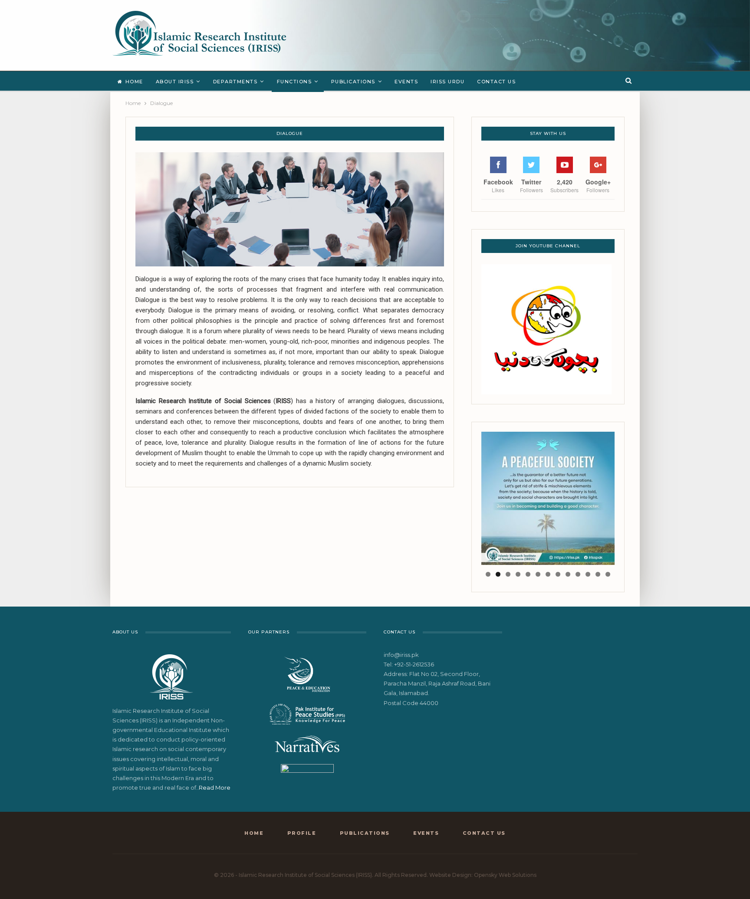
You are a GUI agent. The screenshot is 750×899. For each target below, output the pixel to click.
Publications (353, 82)
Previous (466, 496)
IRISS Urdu (447, 82)
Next (629, 496)
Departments (235, 82)
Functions (294, 82)
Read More (214, 787)
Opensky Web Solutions (505, 875)
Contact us (496, 82)
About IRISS (175, 82)
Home (134, 82)
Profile (301, 833)
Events (406, 82)
